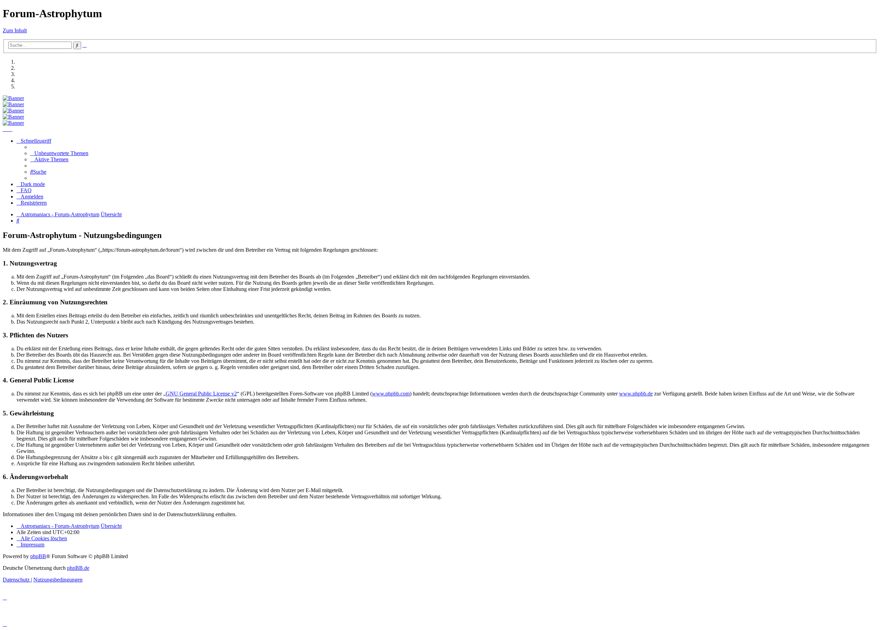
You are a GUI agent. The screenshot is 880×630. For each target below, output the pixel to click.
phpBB (38, 556)
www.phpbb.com (391, 394)
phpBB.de (78, 568)
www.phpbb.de (636, 394)
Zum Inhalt (15, 30)
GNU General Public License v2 (201, 394)
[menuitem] (59, 153)
